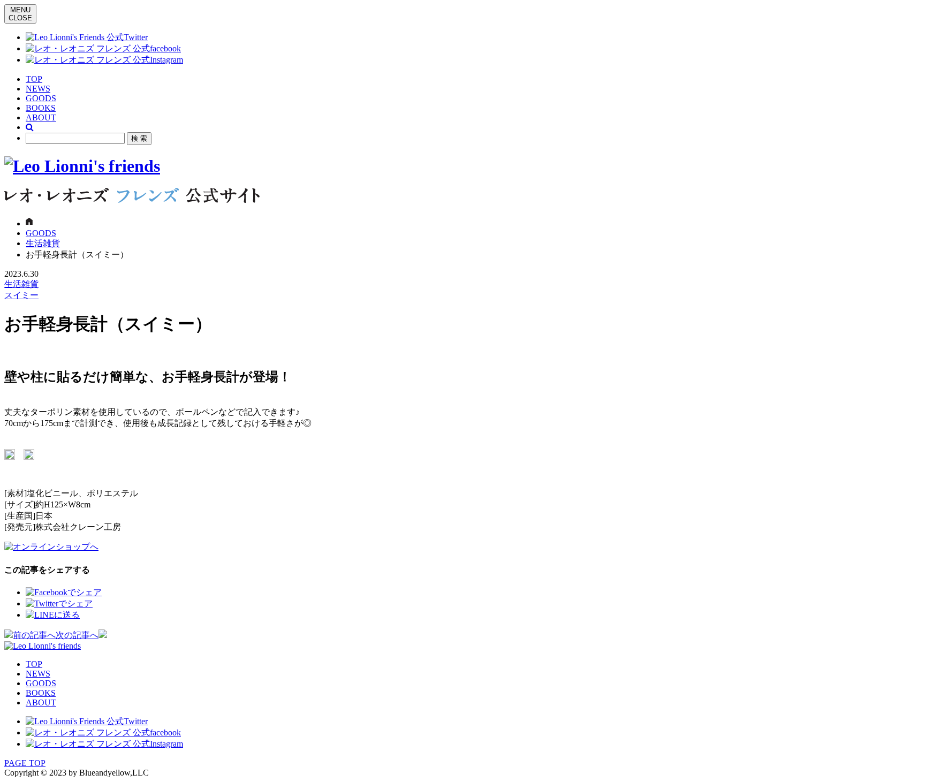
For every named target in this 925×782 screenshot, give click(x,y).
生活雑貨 (43, 243)
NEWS (38, 88)
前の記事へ (34, 635)
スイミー (21, 295)
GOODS (41, 98)
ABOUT (41, 117)
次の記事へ (77, 635)
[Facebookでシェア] (64, 592)
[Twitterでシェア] (59, 603)
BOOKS (41, 107)
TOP (34, 78)
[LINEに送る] (53, 614)
